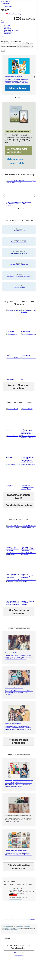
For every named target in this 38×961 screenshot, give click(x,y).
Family (8, 355)
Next (34, 77)
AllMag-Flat (10, 331)
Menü (2, 22)
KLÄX (8, 430)
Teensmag (9, 457)
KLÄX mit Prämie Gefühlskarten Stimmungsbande (26, 431)
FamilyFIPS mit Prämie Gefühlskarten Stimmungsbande (27, 487)
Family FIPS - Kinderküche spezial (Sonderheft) (27, 575)
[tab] (20, 905)
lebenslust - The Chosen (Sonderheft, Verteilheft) (12, 548)
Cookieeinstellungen (7, 926)
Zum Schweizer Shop (15, 14)
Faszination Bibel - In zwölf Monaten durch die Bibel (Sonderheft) (12, 602)
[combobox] (24, 46)
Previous (3, 77)
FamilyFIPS (9, 485)
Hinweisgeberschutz (18, 926)
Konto (2, 36)
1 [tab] (15, 97)
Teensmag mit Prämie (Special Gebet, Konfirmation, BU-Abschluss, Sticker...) (27, 459)
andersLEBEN (25, 331)
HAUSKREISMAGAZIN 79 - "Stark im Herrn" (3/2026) (13, 203)
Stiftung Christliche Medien (11, 929)
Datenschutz (27, 926)
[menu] (19, 29)
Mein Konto (8, 6)
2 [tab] (18, 97)
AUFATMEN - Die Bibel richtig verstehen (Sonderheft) (27, 548)
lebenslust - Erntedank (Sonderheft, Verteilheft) (27, 602)
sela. (22, 379)
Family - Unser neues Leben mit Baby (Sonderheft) (12, 575)
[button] (19, 11)
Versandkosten (31, 919)
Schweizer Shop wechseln (15, 899)
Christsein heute (25, 355)
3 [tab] (20, 97)
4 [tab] (22, 97)
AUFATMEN (10, 379)
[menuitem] (7, 25)
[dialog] (19, 947)
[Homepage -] (24, 21)
